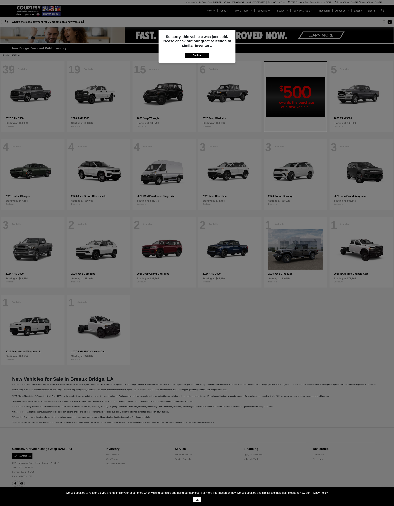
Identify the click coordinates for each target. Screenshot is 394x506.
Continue (197, 55)
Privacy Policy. (319, 492)
